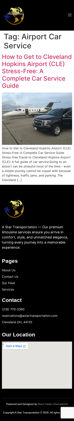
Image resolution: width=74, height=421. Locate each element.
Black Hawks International (53, 404)
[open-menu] (70, 15)
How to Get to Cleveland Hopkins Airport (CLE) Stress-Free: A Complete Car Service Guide (37, 71)
